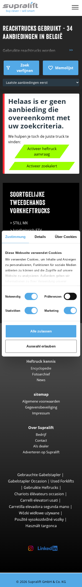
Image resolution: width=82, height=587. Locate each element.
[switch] (70, 296)
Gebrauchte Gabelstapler (39, 474)
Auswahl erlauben (41, 346)
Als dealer (41, 446)
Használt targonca (41, 525)
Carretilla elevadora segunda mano (39, 506)
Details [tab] (40, 237)
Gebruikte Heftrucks (41, 487)
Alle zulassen (41, 331)
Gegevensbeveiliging (41, 407)
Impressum (41, 413)
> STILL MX (19, 222)
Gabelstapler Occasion (27, 481)
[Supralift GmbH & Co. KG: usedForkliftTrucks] (19, 6)
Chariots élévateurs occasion (39, 493)
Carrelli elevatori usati (39, 500)
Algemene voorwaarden (41, 401)
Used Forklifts (62, 481)
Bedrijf (41, 434)
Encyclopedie (41, 368)
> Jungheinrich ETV (26, 230)
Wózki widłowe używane (39, 513)
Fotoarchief (41, 374)
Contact (41, 440)
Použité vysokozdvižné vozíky (39, 519)
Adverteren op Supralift (41, 452)
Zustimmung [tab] (15, 237)
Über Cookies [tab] (66, 237)
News (41, 380)
